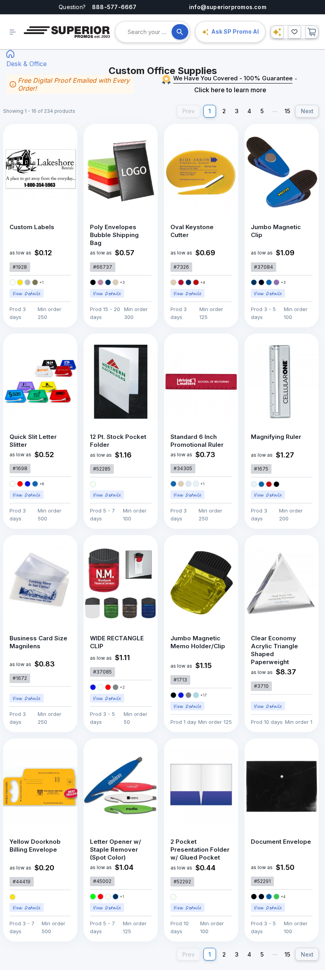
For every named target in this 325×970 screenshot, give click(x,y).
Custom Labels (32, 227)
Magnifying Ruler (276, 436)
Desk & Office (26, 64)
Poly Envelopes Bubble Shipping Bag (114, 235)
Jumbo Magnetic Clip (276, 231)
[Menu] (12, 32)
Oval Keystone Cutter (192, 231)
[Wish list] (294, 32)
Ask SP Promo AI (235, 31)
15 (287, 111)
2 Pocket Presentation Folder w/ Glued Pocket (199, 849)
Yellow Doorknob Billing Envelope (35, 845)
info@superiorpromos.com (227, 7)
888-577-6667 (114, 7)
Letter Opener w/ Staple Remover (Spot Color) (115, 849)
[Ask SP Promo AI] (277, 32)
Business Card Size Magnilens (38, 642)
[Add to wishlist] (62, 138)
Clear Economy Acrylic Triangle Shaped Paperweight (274, 650)
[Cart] (312, 32)
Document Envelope (281, 841)
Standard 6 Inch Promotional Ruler (197, 440)
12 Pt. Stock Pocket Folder (118, 440)
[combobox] (150, 32)
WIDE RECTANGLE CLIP (117, 642)
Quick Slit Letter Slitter (33, 440)
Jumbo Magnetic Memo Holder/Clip (197, 642)
